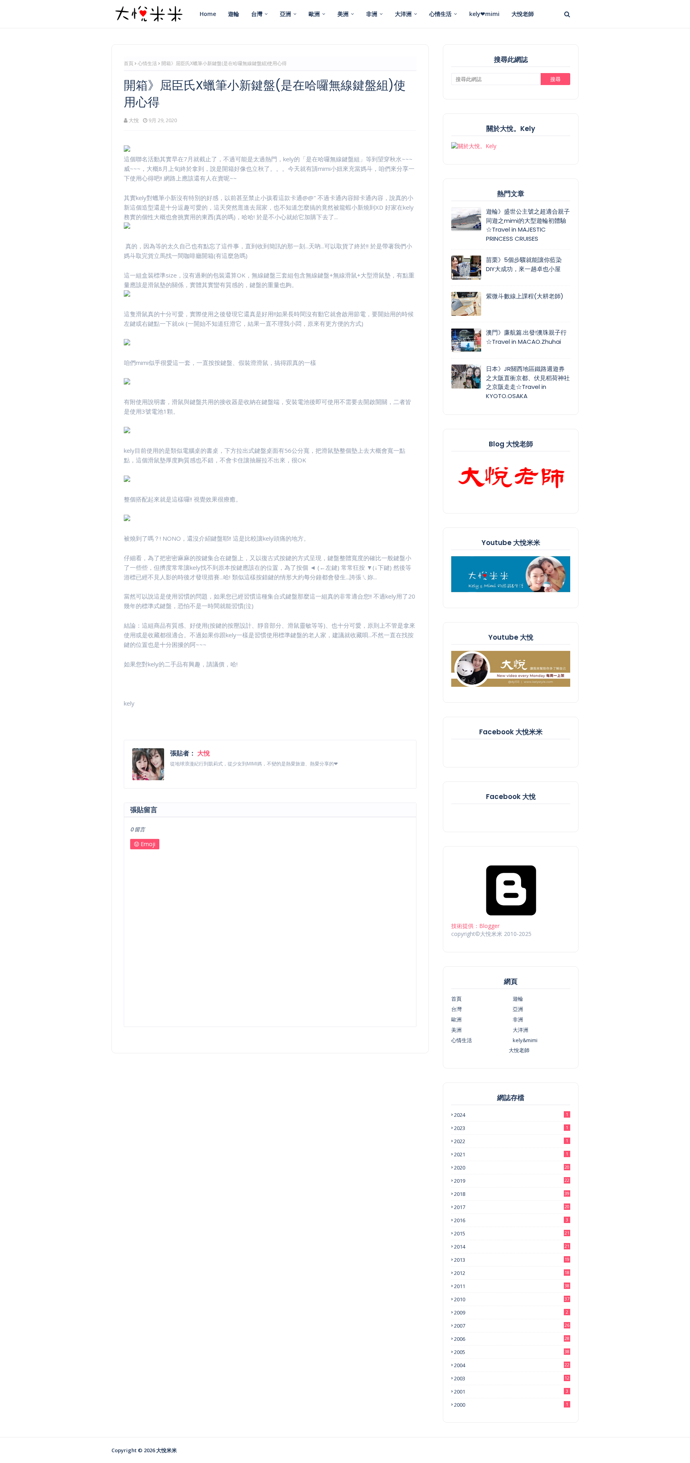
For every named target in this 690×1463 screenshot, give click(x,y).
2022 (511, 1141)
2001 (511, 1391)
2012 (511, 1273)
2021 (511, 1154)
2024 (511, 1114)
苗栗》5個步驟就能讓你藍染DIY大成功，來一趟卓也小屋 (524, 264)
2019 (511, 1180)
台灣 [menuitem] (256, 14)
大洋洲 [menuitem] (403, 14)
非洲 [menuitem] (371, 14)
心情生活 (147, 63)
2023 (511, 1128)
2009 (511, 1312)
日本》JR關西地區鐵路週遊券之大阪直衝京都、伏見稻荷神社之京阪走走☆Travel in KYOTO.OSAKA (528, 382)
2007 (511, 1325)
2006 (511, 1338)
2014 (511, 1246)
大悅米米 (166, 1450)
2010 (511, 1299)
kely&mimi (525, 1040)
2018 (511, 1193)
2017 (511, 1207)
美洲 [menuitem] (343, 14)
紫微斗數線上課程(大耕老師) (524, 296)
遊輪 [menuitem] (233, 14)
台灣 (456, 1009)
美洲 (456, 1029)
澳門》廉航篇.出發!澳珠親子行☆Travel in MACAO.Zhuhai (526, 337)
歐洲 (456, 1019)
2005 (511, 1352)
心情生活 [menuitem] (440, 14)
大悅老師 (519, 1050)
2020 (511, 1167)
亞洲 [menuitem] (285, 14)
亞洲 (518, 1009)
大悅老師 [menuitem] (523, 14)
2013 (511, 1259)
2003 (511, 1378)
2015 (511, 1233)
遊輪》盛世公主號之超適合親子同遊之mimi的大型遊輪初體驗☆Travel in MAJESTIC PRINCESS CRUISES (528, 225)
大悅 (134, 120)
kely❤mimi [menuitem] (484, 14)
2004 (511, 1365)
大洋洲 (520, 1029)
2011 (511, 1286)
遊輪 (518, 998)
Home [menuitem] (208, 14)
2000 (511, 1404)
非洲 (518, 1019)
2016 (511, 1220)
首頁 (128, 63)
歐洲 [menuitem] (314, 14)
